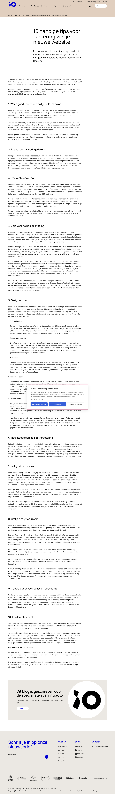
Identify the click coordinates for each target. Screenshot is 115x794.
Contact (61, 761)
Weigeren (57, 404)
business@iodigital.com (93, 2)
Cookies (21, 791)
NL (104, 2)
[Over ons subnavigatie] (71, 6)
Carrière (44, 6)
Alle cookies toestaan (39, 404)
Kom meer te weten (37, 399)
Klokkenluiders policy (66, 791)
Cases (36, 6)
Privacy (27, 791)
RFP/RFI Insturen (77, 2)
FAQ (24, 789)
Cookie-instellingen (76, 404)
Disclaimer (43, 791)
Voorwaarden (35, 791)
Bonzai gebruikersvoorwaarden (82, 791)
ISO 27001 (42, 789)
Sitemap (18, 789)
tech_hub (29, 789)
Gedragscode (97, 791)
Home (10, 15)
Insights (55, 6)
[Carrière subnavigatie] (48, 6)
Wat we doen (24, 6)
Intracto (26, 15)
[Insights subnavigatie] (59, 6)
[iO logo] (12, 4)
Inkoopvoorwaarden (53, 791)
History (17, 15)
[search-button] (90, 6)
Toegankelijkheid (13, 791)
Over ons (66, 6)
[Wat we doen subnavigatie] (30, 6)
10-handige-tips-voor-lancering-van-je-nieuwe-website (50, 15)
